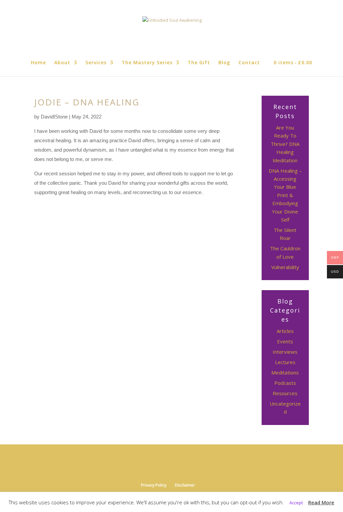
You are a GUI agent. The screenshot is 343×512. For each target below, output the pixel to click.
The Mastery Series (147, 63)
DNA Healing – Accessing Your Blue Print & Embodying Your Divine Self (285, 195)
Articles (285, 331)
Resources (285, 393)
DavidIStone (54, 116)
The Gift (199, 63)
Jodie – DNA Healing (86, 102)
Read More (321, 502)
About (62, 63)
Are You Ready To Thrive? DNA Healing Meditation (285, 144)
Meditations (285, 372)
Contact (249, 63)
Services (96, 63)
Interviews (285, 351)
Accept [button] (296, 503)
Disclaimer (185, 485)
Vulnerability (285, 267)
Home (38, 63)
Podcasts (285, 382)
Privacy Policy (153, 485)
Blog (224, 63)
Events (285, 341)
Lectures (285, 362)
